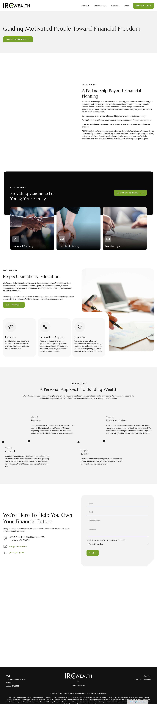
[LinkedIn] (78, 681)
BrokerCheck (101, 693)
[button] (85, 6)
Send (91, 553)
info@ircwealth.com (18, 546)
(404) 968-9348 (16, 552)
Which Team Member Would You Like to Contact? (106, 540)
